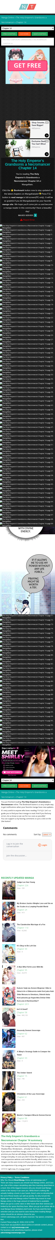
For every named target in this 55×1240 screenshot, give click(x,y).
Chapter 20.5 (23, 1004)
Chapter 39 (22, 948)
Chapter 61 (22, 1097)
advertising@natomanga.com (13, 1233)
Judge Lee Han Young (26, 882)
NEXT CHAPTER (40, 34)
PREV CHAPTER (9, 34)
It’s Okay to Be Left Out (26, 946)
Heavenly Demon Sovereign (28, 1030)
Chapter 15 (22, 1076)
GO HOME (24, 34)
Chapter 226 (22, 885)
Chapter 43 (22, 1058)
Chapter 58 (22, 1012)
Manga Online (7, 792)
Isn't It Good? (22, 1009)
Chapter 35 (22, 970)
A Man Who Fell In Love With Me (30, 967)
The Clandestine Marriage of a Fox (31, 925)
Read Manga (19, 1180)
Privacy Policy (7, 1177)
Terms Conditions (22, 1177)
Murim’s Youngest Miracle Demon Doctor (34, 1115)
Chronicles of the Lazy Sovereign (30, 1094)
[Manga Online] (27, 7)
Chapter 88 (22, 1118)
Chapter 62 (22, 1033)
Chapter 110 (22, 927)
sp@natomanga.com (20, 1227)
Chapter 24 (22, 909)
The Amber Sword (24, 1073)
